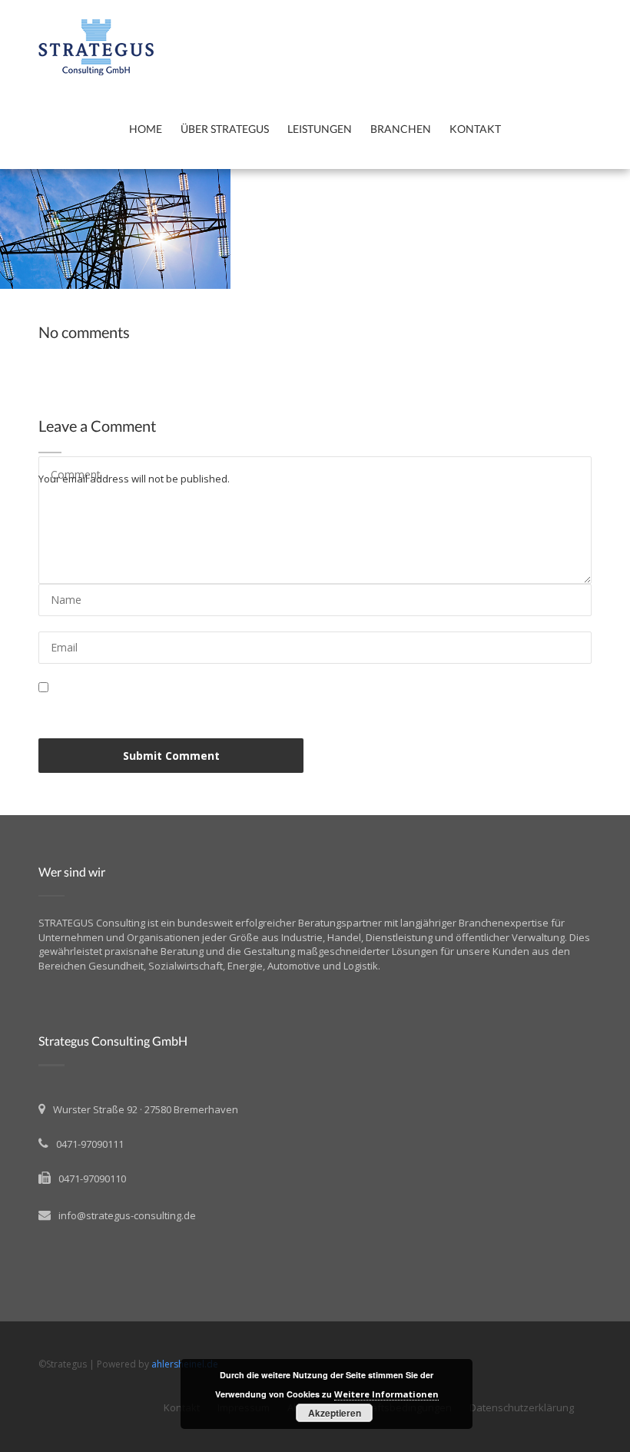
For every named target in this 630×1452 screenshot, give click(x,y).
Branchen (400, 128)
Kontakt (475, 128)
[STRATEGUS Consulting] (184, 46)
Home (145, 128)
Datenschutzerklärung (521, 1407)
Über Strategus (225, 128)
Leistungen (319, 128)
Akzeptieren (334, 1413)
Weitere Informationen (386, 1394)
